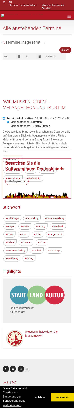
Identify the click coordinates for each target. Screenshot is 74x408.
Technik (37, 250)
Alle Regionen (15, 181)
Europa (10, 226)
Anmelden (46, 8)
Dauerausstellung (55, 218)
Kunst (24, 234)
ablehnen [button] (40, 397)
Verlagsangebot (28, 5)
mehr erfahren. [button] (12, 405)
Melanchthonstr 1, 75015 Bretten (30, 126)
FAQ (14, 382)
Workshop (55, 250)
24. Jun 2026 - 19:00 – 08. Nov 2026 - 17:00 (38, 118)
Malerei (10, 242)
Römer (42, 242)
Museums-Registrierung (53, 5)
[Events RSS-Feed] (21, 369)
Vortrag (29, 258)
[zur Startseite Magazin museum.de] (22, 15)
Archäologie (13, 218)
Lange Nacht (55, 234)
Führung (41, 226)
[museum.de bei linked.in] (13, 369)
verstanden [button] (62, 397)
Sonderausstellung (16, 250)
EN (10, 2)
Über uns (13, 5)
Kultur (38, 234)
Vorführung (12, 258)
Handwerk (59, 226)
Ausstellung (32, 218)
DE (4, 2)
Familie (25, 226)
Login (6, 382)
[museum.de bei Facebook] (6, 369)
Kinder (10, 234)
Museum (27, 242)
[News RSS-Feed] (27, 369)
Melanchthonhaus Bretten (26, 122)
